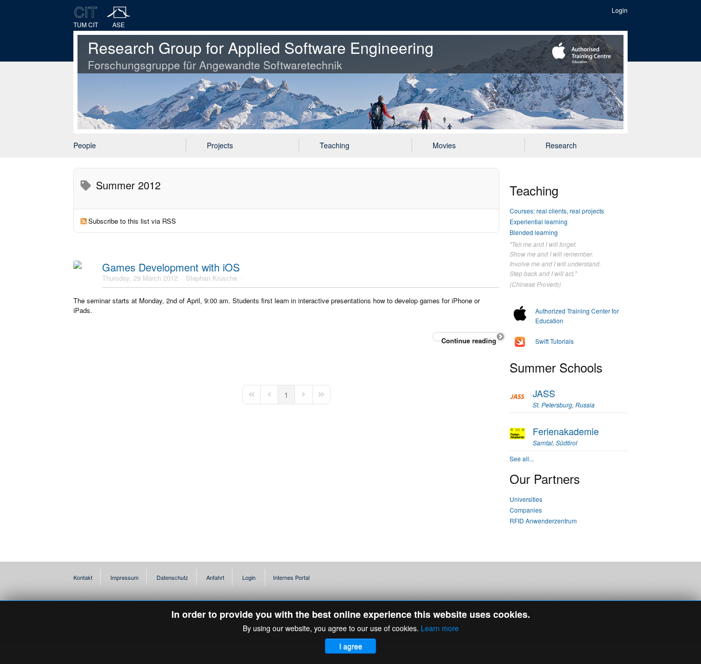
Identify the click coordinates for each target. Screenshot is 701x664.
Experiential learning (539, 221)
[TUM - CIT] (86, 12)
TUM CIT (85, 24)
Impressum (124, 577)
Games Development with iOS (171, 267)
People (84, 145)
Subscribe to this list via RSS (132, 221)
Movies (444, 145)
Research (561, 145)
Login (620, 10)
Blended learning (534, 232)
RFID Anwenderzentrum (543, 520)
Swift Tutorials (554, 341)
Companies (526, 509)
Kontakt (82, 577)
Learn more (440, 628)
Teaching (334, 145)
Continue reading (468, 338)
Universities (526, 499)
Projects (220, 145)
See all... (522, 458)
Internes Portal (291, 577)
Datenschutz (172, 577)
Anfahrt (215, 577)
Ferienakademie (566, 435)
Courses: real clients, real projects (557, 210)
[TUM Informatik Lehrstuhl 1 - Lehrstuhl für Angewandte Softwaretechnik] (119, 12)
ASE (118, 24)
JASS (564, 397)
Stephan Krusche (211, 278)
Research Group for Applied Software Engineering (261, 54)
